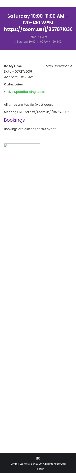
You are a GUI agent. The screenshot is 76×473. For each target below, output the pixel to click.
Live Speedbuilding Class (26, 92)
